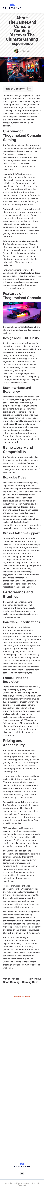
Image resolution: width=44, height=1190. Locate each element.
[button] (22, 1173)
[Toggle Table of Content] (28, 89)
